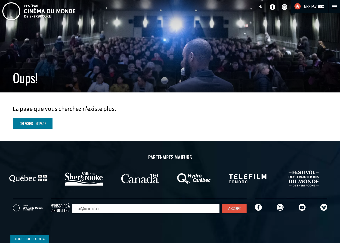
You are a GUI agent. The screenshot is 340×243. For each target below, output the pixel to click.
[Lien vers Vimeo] (323, 207)
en (260, 6)
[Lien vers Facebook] (272, 7)
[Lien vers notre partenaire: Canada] (140, 178)
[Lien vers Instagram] (284, 7)
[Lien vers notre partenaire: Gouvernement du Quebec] (28, 178)
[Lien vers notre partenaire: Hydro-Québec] (194, 178)
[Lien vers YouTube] (302, 207)
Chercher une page (32, 123)
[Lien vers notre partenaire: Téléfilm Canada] (247, 178)
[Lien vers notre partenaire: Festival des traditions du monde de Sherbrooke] (303, 178)
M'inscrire (234, 208)
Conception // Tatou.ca (30, 239)
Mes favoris (313, 6)
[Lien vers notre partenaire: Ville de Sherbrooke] (84, 178)
